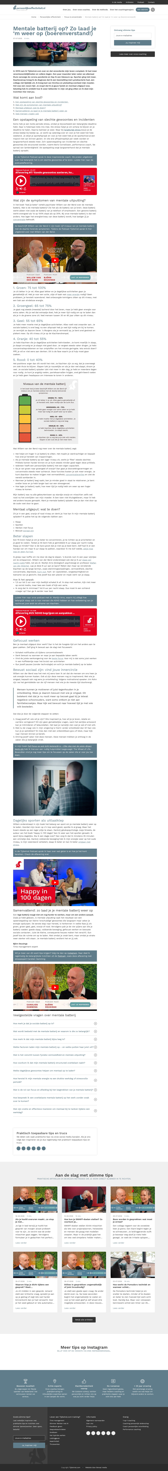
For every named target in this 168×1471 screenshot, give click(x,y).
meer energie (73, 294)
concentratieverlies (75, 474)
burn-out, (42, 572)
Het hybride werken (57, 1435)
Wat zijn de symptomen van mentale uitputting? (38, 105)
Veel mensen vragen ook (27, 114)
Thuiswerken (55, 1444)
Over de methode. (100, 10)
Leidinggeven (55, 1438)
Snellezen (53, 1432)
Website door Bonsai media (96, 1467)
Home (33, 17)
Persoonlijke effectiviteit (50, 17)
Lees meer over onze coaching (132, 54)
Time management (57, 1420)
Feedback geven (56, 1426)
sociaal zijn (28, 531)
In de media (117, 2)
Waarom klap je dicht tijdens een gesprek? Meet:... (32, 1285)
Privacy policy (91, 1426)
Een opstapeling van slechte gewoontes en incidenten (42, 102)
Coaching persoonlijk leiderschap (136, 1423)
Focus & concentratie (73, 17)
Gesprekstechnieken (58, 1429)
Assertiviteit (54, 1441)
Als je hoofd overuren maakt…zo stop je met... (34, 1220)
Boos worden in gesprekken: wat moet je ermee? (132, 1220)
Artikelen (129, 2)
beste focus (57, 658)
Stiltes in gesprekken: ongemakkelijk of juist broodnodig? (83, 1285)
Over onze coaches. (81, 10)
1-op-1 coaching (129, 1420)
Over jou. (67, 10)
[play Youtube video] (55, 260)
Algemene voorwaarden (95, 1420)
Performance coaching (132, 1429)
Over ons (89, 1423)
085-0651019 (142, 10)
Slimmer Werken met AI (59, 1423)
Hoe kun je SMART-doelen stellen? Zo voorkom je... (83, 1220)
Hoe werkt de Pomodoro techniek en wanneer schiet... (131, 1285)
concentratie (19, 219)
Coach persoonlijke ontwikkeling (135, 1426)
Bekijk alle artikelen (84, 1320)
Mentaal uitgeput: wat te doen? (30, 108)
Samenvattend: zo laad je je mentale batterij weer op (41, 111)
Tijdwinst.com (74, 1467)
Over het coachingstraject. (122, 10)
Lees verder (21, 1243)
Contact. (151, 2)
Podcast (140, 2)
